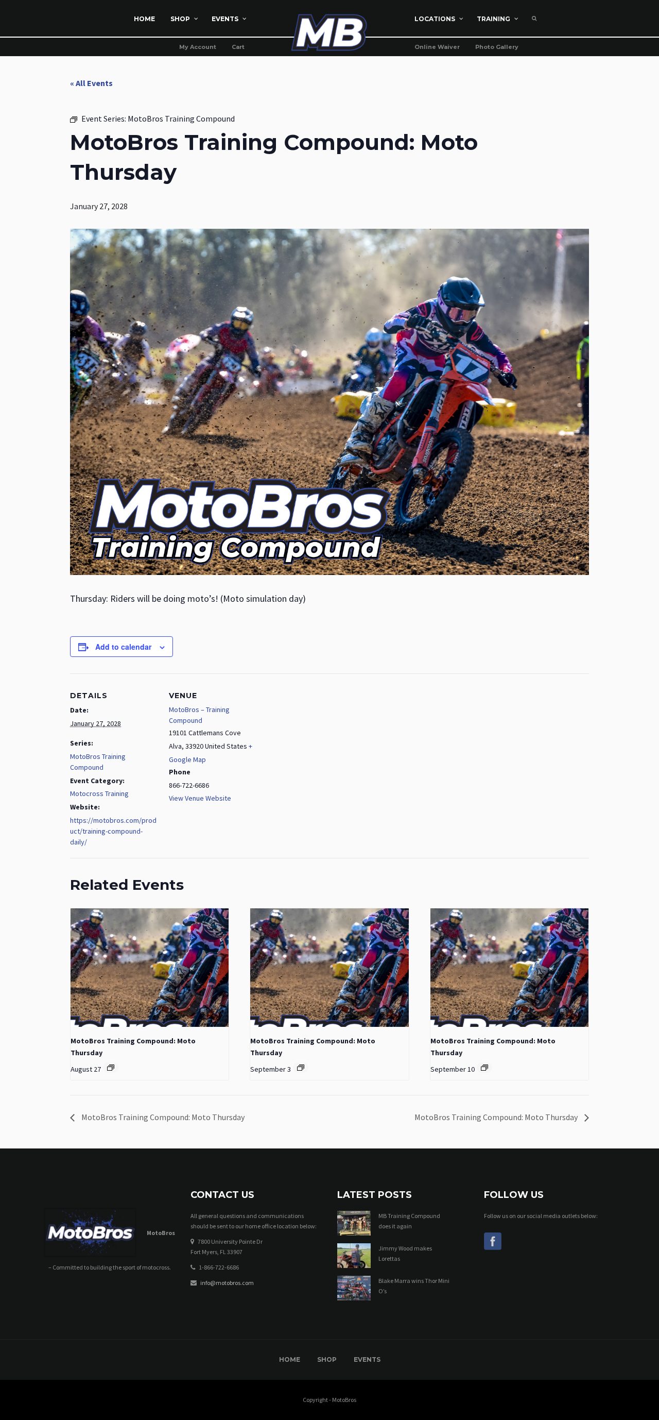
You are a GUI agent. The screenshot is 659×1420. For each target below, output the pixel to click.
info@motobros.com (227, 1283)
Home (289, 1359)
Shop (327, 1359)
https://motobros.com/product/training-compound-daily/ (113, 831)
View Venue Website (200, 798)
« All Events (91, 83)
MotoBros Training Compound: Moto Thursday (162, 1117)
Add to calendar (123, 646)
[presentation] (150, 967)
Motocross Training (99, 793)
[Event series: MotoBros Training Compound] (110, 1067)
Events (367, 1359)
